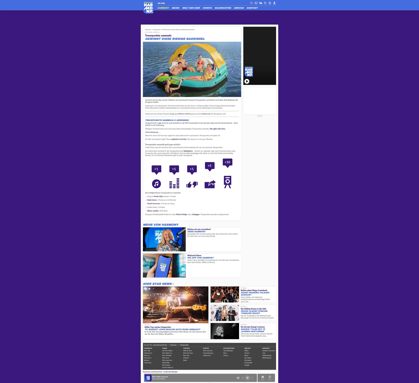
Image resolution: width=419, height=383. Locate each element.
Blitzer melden (153, 211)
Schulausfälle (248, 362)
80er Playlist (166, 365)
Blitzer (246, 355)
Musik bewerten (153, 204)
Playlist (256, 2)
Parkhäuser (247, 360)
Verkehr (260, 2)
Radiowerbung (266, 355)
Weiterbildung (266, 358)
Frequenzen (147, 358)
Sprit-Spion (247, 358)
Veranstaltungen (208, 353)
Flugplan (247, 365)
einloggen (196, 214)
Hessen (225, 355)
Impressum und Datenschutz (152, 372)
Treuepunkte (156, 29)
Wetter (265, 2)
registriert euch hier (179, 139)
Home (262, 379)
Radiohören (188, 151)
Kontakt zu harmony (268, 350)
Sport (225, 353)
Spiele (185, 360)
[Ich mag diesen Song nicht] (252, 378)
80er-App (147, 350)
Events (207, 8)
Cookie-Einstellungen (170, 372)
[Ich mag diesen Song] (243, 378)
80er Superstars (167, 360)
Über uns (147, 355)
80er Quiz (186, 355)
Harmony (163, 8)
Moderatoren (148, 353)
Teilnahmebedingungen (152, 132)
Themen (186, 348)
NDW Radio (166, 362)
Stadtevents (207, 355)
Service (239, 8)
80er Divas (165, 358)
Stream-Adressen (167, 367)
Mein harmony (274, 2)
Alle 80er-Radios (167, 350)
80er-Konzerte (208, 350)
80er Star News (157, 284)
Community (147, 362)
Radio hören (152, 200)
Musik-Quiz (158, 196)
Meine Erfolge (181, 214)
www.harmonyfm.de (160, 345)
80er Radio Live (167, 353)
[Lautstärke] (238, 378)
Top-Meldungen (228, 350)
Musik (175, 8)
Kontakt (252, 8)
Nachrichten (223, 8)
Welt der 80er (191, 8)
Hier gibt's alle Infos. (218, 129)
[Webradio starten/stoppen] (247, 378)
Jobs (263, 353)
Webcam (269, 2)
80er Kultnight (166, 355)
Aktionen (186, 358)
